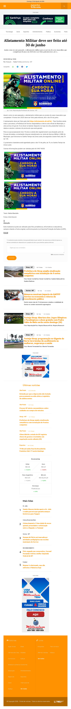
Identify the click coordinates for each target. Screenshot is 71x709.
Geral (18, 32)
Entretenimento (37, 32)
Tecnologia (9, 32)
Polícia (66, 32)
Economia (57, 32)
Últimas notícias (31, 385)
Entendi (6, 233)
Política (48, 32)
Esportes (26, 32)
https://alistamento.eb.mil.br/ (41, 121)
